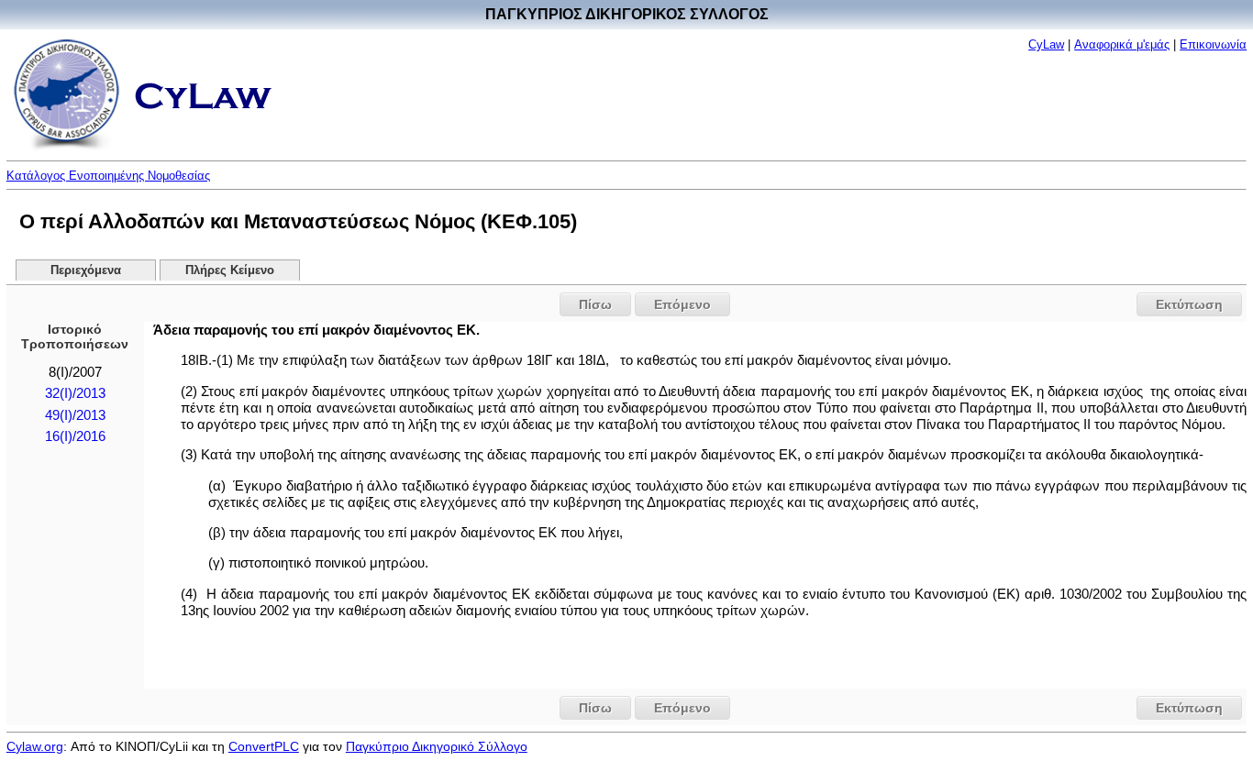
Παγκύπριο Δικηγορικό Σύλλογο (436, 746)
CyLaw (1046, 44)
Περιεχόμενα (85, 270)
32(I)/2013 (75, 393)
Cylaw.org (34, 746)
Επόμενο (682, 304)
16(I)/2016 (75, 436)
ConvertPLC (263, 746)
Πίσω (595, 304)
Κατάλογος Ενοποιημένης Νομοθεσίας (108, 175)
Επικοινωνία (1213, 44)
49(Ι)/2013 (75, 415)
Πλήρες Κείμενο (229, 270)
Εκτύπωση (1189, 304)
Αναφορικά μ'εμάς (1122, 44)
